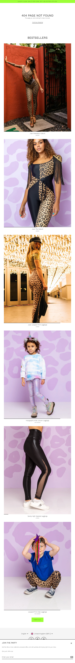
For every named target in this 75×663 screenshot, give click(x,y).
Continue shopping (37, 22)
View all (37, 619)
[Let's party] (71, 657)
